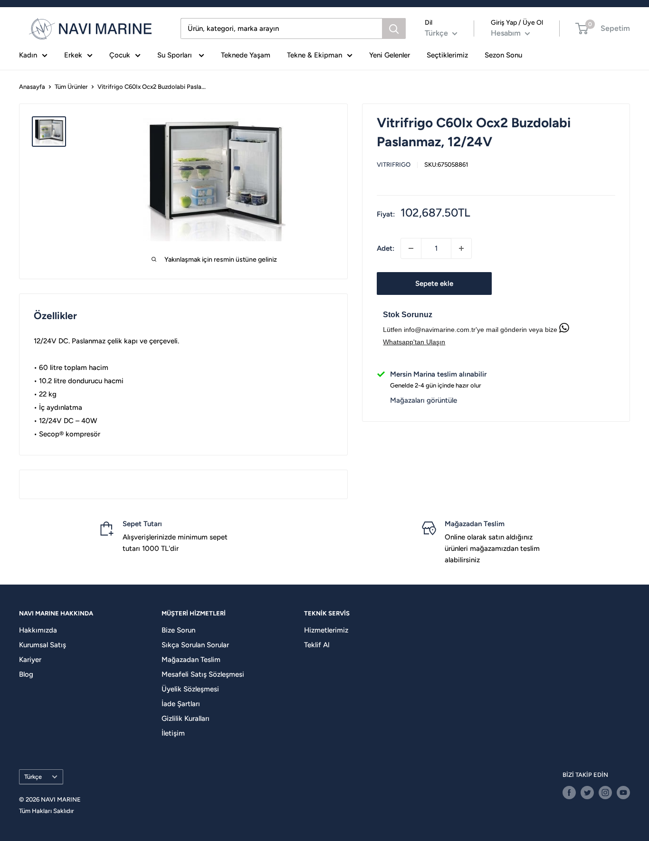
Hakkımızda (38, 630)
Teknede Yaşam (245, 55)
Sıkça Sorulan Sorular (195, 645)
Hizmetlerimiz (326, 630)
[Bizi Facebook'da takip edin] (569, 792)
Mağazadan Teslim (191, 659)
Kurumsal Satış (42, 645)
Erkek (73, 55)
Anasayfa (32, 86)
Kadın (28, 55)
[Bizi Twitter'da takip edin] (587, 792)
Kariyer (30, 659)
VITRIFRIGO (393, 164)
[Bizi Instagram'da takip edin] (605, 792)
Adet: (385, 248)
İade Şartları (181, 703)
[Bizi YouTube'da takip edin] (623, 792)
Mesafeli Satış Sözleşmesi (203, 674)
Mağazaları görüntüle (423, 400)
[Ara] (394, 28)
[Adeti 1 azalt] (411, 248)
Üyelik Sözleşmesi (190, 689)
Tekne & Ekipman (314, 55)
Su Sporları (175, 55)
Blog (26, 674)
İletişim (173, 733)
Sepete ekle (434, 283)
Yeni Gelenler (389, 55)
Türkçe (33, 776)
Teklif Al (316, 645)
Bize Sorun (178, 630)
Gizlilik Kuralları (186, 718)
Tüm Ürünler (71, 86)
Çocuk (119, 55)
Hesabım (507, 33)
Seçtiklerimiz (447, 55)
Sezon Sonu (503, 55)
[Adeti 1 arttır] (461, 248)
